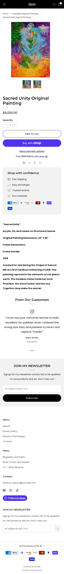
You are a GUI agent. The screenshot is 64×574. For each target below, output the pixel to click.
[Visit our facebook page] (4, 490)
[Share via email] (40, 163)
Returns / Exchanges (14, 436)
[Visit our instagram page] (10, 490)
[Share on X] (29, 163)
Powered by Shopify (32, 566)
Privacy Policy (10, 431)
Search (6, 426)
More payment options (32, 151)
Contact (7, 441)
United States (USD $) (30, 546)
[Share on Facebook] (23, 163)
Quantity (8, 120)
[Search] (54, 4)
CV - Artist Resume (13, 467)
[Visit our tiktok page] (17, 490)
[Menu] (4, 4)
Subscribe (32, 398)
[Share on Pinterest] (34, 163)
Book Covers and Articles (16, 462)
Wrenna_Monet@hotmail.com (19, 482)
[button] (29, 350)
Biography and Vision (14, 457)
